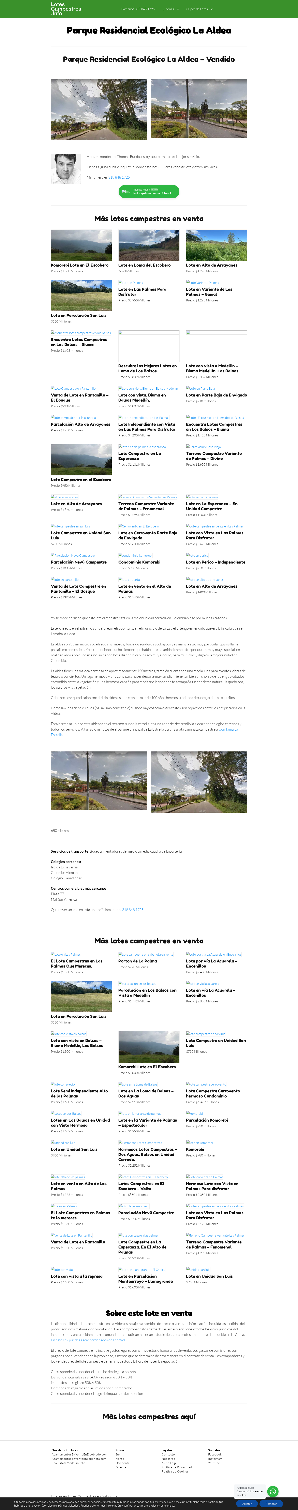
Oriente (121, 1467)
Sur (118, 1454)
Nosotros (168, 1458)
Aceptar (247, 1503)
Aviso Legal (170, 1463)
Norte (120, 1458)
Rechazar (271, 1503)
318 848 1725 (119, 177)
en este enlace (165, 1505)
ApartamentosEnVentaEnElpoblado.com (79, 1454)
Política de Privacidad (177, 1467)
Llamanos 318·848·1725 (138, 9)
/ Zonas (168, 9)
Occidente (123, 1463)
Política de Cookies (175, 1471)
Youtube (214, 1463)
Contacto (168, 1454)
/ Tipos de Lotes (197, 9)
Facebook (215, 1454)
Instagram (215, 1458)
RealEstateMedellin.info (68, 1463)
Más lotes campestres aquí (149, 1416)
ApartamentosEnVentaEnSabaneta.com (79, 1458)
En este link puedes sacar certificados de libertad (88, 1340)
